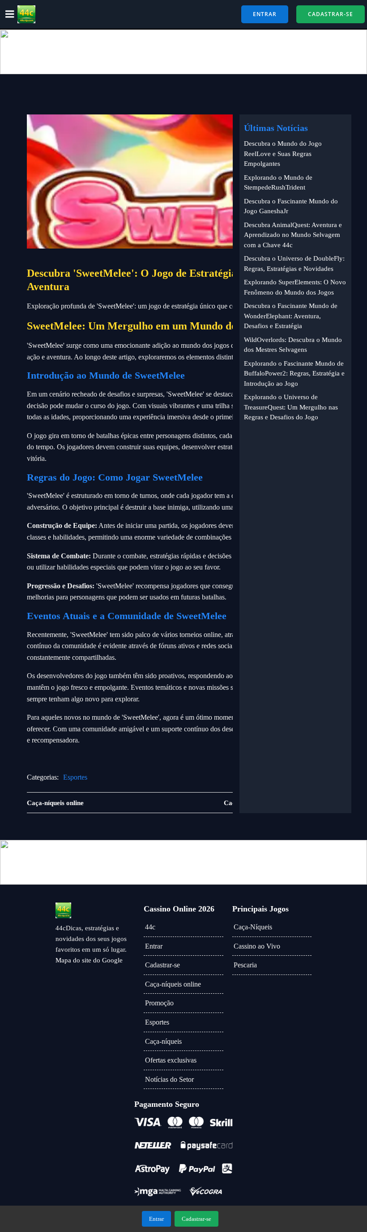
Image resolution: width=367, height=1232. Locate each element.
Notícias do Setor (169, 1079)
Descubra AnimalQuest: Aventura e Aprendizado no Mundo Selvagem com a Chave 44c (293, 235)
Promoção (159, 1003)
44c (150, 927)
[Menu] (9, 14)
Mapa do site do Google (89, 960)
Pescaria (245, 965)
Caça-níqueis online (173, 984)
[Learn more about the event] (183, 52)
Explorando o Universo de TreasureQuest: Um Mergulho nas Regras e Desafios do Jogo (291, 407)
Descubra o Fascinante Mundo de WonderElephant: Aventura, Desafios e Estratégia (290, 315)
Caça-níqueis (163, 1041)
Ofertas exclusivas (170, 1060)
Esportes (75, 777)
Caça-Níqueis (253, 927)
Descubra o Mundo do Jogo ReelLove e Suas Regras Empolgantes (283, 153)
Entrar (153, 946)
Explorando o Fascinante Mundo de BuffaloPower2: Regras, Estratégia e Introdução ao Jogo (294, 373)
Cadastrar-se (162, 965)
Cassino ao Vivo (257, 946)
